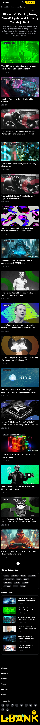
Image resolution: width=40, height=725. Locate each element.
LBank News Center (12, 7)
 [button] (23, 2)
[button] (34, 712)
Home (3, 7)
